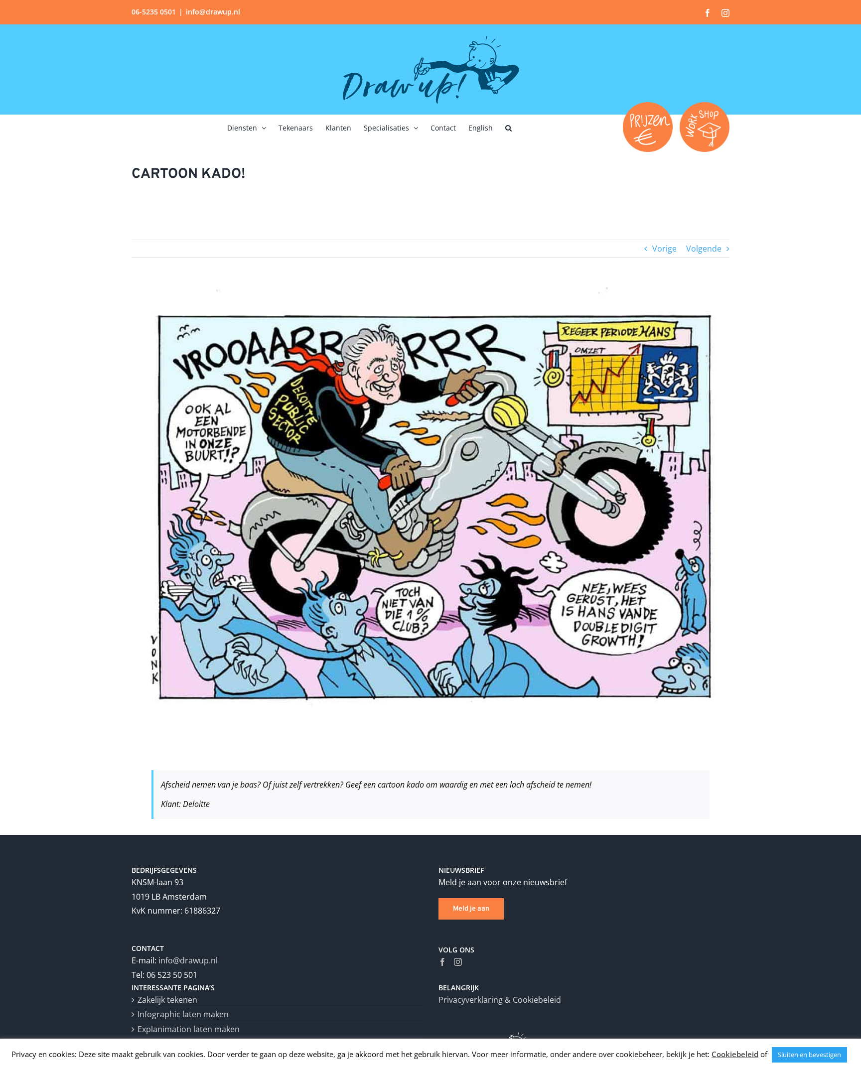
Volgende (703, 248)
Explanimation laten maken (189, 1029)
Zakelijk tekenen (167, 999)
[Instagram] (458, 962)
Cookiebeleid (735, 1054)
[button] (508, 127)
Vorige (664, 248)
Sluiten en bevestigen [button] (809, 1054)
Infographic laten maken (183, 1014)
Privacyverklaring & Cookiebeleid (499, 999)
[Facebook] (442, 962)
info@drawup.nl (213, 11)
